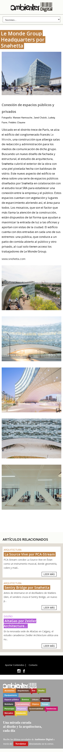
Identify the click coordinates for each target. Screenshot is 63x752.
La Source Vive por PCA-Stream (30, 554)
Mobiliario (9, 704)
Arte (33, 691)
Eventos (25, 700)
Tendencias (51, 709)
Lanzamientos (22, 704)
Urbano (35, 700)
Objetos (35, 704)
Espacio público (12, 700)
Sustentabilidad (36, 709)
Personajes (9, 709)
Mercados (9, 713)
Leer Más (49, 574)
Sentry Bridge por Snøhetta (27, 587)
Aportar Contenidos (14, 665)
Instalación (21, 713)
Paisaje (45, 704)
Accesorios (9, 691)
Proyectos (21, 709)
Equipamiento (11, 695)
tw (19, 671)
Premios (45, 700)
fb (24, 671)
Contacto (33, 665)
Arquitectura (23, 691)
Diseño (41, 691)
